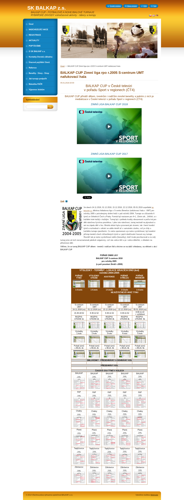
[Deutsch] (157, 15)
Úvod (62, 66)
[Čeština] (150, 15)
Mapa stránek (132, 6)
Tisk (154, 6)
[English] (154, 15)
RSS (145, 6)
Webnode (154, 495)
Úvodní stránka (115, 6)
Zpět (62, 201)
